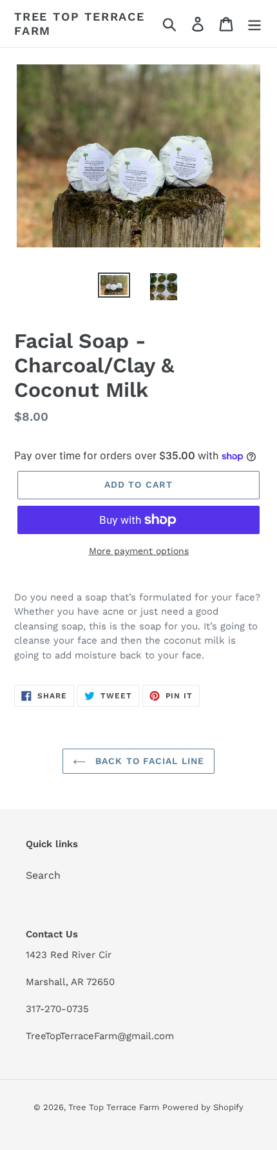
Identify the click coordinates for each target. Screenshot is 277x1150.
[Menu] (254, 23)
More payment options (139, 551)
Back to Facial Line (148, 761)
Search (43, 875)
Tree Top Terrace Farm (79, 23)
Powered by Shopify (203, 1107)
